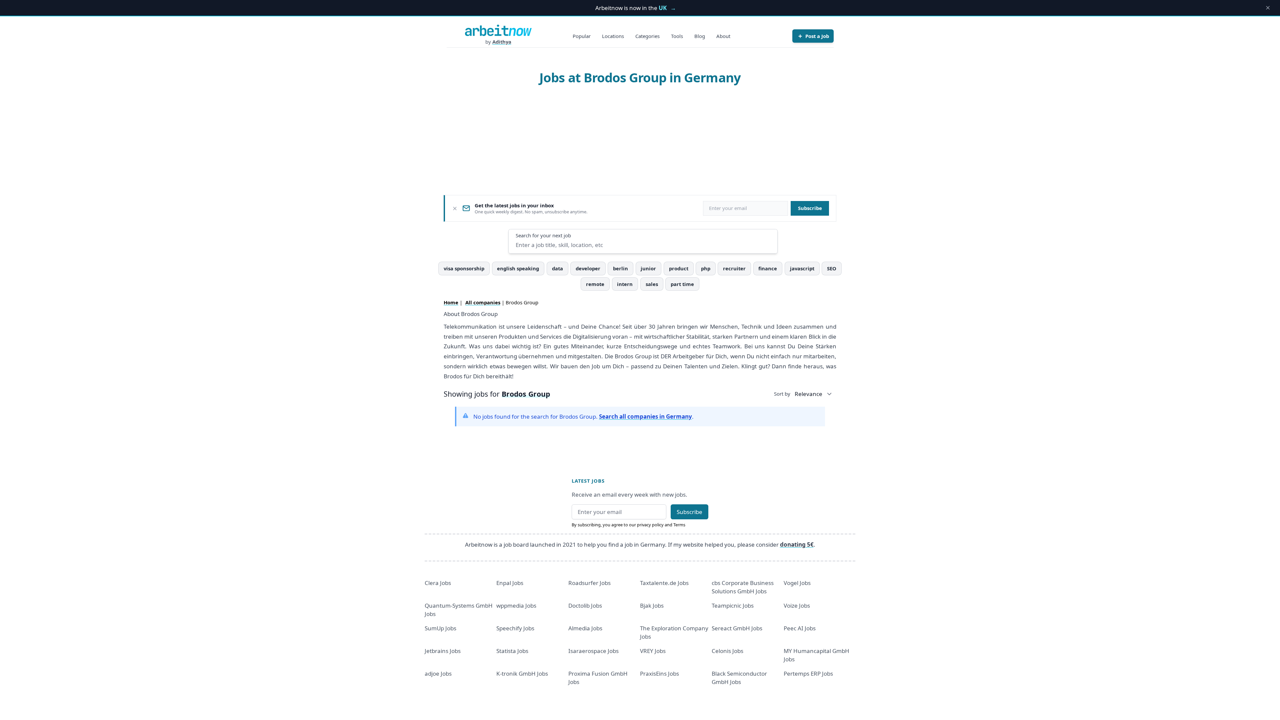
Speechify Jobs (515, 628)
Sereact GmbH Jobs (737, 628)
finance (767, 268)
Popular (582, 36)
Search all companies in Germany (645, 416)
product (678, 268)
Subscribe (810, 208)
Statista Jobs (512, 651)
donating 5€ (797, 544)
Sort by (782, 393)
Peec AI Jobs (800, 628)
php (705, 268)
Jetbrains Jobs (443, 651)
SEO (831, 268)
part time (682, 284)
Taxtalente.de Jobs (664, 583)
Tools (677, 36)
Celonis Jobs (727, 651)
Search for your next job (543, 235)
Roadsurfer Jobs (589, 583)
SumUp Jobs (440, 628)
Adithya (501, 41)
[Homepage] (498, 30)
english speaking (518, 268)
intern (625, 284)
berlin (620, 268)
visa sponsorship (464, 268)
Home (451, 302)
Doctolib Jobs (585, 605)
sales (652, 284)
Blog (699, 36)
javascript (802, 268)
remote (595, 284)
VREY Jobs (653, 651)
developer (588, 268)
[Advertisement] (640, 139)
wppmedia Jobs (516, 605)
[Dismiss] (455, 208)
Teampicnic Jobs (733, 605)
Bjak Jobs (652, 605)
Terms (679, 525)
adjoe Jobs (438, 673)
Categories (647, 36)
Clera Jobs (438, 583)
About (723, 36)
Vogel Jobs (797, 583)
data (557, 268)
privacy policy (650, 525)
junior (648, 268)
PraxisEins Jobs (659, 673)
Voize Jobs (797, 605)
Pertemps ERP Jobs (808, 673)
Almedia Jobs (585, 628)
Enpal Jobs (509, 583)
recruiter (734, 268)
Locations (613, 36)
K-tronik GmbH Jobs (522, 673)
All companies (482, 302)
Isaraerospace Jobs (593, 651)
